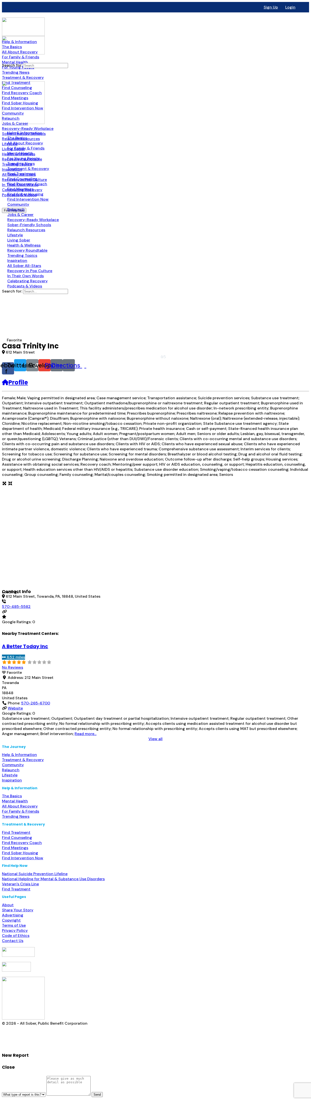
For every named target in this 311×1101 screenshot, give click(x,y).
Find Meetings (15, 847)
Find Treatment (16, 832)
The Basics (12, 796)
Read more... (85, 733)
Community (13, 764)
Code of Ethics (15, 935)
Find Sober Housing (20, 852)
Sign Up (271, 7)
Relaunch (10, 769)
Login (290, 7)
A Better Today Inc (25, 646)
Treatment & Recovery (23, 759)
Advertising (12, 915)
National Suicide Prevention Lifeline (35, 873)
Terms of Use (14, 925)
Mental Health (15, 801)
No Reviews (12, 667)
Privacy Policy (15, 930)
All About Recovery (20, 806)
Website (15, 708)
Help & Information (19, 754)
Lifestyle (9, 775)
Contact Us (12, 940)
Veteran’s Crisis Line (20, 884)
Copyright (11, 920)
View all (155, 738)
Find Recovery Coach (22, 842)
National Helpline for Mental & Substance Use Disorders (53, 878)
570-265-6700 (35, 703)
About (8, 904)
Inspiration (12, 780)
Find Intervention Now (22, 858)
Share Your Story (17, 910)
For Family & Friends (20, 811)
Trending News (15, 816)
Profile (18, 382)
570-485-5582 (16, 606)
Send (97, 1094)
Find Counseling (17, 837)
